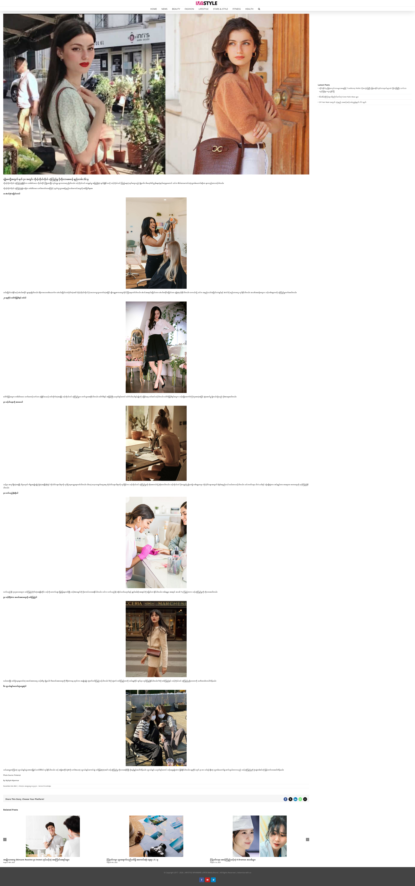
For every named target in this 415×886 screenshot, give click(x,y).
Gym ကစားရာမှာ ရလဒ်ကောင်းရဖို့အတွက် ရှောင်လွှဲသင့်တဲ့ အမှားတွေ (238, 859)
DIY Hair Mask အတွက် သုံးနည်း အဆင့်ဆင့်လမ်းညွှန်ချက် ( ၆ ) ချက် (342, 102)
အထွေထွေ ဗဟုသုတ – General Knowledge (37, 786)
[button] (259, 9)
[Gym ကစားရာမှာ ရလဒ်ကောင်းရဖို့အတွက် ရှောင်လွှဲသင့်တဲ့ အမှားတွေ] (260, 817)
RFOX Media (208, 872)
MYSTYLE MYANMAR (193, 872)
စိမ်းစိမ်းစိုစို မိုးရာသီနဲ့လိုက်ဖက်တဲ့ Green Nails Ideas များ (338, 97)
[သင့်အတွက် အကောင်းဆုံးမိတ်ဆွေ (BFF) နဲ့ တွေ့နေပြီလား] (156, 817)
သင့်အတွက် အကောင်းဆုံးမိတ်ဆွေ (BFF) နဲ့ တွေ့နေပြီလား (130, 859)
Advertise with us (244, 872)
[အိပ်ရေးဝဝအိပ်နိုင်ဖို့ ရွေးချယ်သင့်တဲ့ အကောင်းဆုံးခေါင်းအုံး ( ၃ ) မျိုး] (53, 817)
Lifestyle (21, 786)
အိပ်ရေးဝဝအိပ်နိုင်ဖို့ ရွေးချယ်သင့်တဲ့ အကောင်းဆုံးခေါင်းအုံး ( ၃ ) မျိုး (31, 859)
